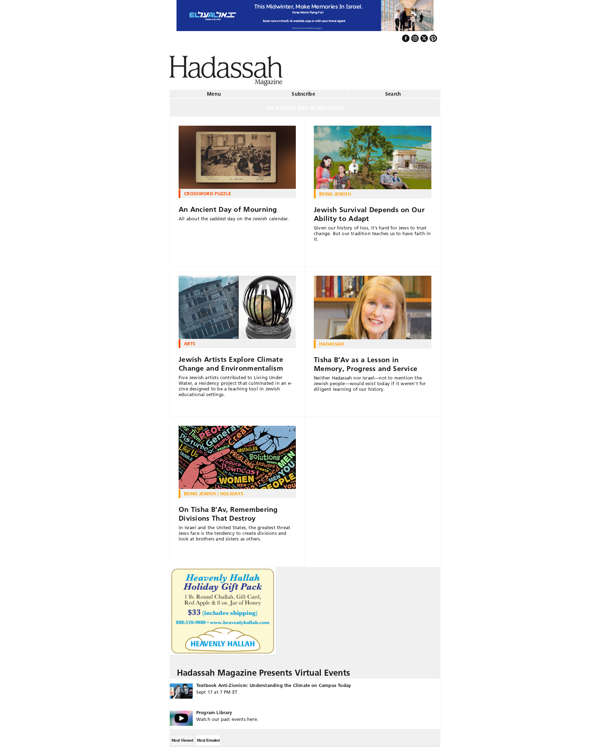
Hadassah (331, 341)
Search (393, 91)
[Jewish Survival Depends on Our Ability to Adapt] (372, 154)
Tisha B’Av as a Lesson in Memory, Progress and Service (365, 361)
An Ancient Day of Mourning (228, 206)
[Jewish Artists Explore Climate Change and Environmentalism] (237, 304)
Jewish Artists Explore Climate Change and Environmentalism (231, 361)
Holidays (232, 491)
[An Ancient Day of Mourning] (237, 154)
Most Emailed (208, 737)
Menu (214, 91)
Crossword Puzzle (207, 190)
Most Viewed (182, 737)
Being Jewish (335, 191)
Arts (189, 340)
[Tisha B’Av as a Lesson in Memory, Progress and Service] (372, 304)
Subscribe (303, 91)
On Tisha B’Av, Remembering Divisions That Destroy (228, 511)
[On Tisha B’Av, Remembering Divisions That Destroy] (237, 454)
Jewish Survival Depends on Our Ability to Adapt (369, 211)
